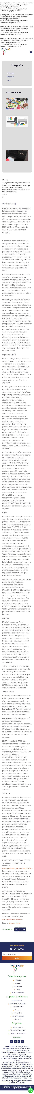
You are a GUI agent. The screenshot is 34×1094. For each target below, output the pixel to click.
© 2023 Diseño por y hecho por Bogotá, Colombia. (17, 1087)
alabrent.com (14, 923)
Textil (9, 80)
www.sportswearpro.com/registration (17, 868)
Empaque (10, 77)
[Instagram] (22, 1041)
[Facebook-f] (19, 1041)
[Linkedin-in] (15, 1041)
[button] (16, 929)
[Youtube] (11, 1041)
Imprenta (10, 73)
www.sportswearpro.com (12, 919)
